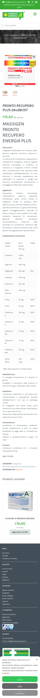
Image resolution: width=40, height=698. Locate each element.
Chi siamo (5, 553)
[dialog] (20, 677)
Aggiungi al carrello (20, 532)
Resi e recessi (7, 620)
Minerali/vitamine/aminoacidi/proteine (19, 467)
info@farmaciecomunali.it (17, 641)
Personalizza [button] (20, 693)
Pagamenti (6, 617)
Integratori (14, 35)
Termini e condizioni (9, 614)
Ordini (4, 574)
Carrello (5, 571)
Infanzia (5, 601)
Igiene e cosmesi (8, 590)
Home (6, 35)
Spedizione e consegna (10, 623)
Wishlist (5, 577)
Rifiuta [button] (20, 687)
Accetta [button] (20, 680)
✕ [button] (37, 659)
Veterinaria (6, 604)
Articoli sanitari (7, 598)
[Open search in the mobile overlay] (20, 25)
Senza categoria (7, 596)
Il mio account (7, 569)
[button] (34, 57)
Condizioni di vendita (9, 558)
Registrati (5, 580)
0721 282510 (9, 638)
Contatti (5, 556)
